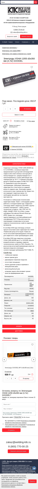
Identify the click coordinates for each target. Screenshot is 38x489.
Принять (32, 481)
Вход (15, 26)
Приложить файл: (8, 417)
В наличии (8, 371)
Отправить (11, 430)
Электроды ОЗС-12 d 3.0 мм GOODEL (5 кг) (19, 367)
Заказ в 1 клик (19, 114)
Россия (31, 291)
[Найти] (35, 2)
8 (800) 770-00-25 (19, 29)
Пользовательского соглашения (15, 424)
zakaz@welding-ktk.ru (20, 32)
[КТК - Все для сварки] (19, 11)
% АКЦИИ (4, 42)
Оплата (17, 42)
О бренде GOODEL (16, 149)
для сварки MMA (32, 284)
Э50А (32, 310)
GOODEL (31, 276)
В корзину (27, 109)
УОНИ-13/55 (30, 303)
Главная (10, 42)
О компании (25, 42)
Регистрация (22, 26)
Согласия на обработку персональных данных (17, 472)
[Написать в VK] (34, 468)
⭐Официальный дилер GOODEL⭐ (21, 146)
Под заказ (31, 121)
